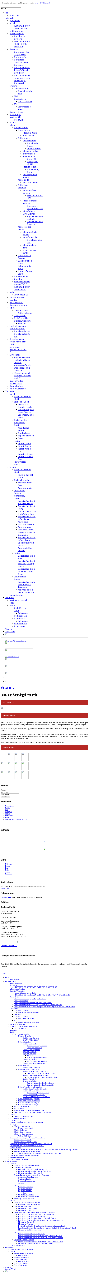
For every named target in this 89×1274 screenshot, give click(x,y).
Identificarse (5, 797)
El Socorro (9, 816)
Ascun (7, 872)
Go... (2, 712)
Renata (7, 866)
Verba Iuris (7, 687)
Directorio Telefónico (9, 945)
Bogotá (7, 808)
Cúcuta (7, 814)
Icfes (6, 868)
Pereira (7, 818)
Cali (6, 810)
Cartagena (8, 812)
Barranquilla (9, 806)
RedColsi (8, 874)
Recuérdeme (5, 795)
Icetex (7, 870)
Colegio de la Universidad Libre (16, 819)
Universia (8, 864)
